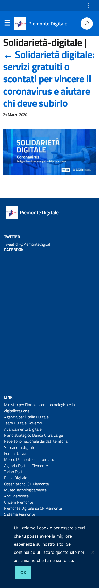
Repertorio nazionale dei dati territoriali (36, 441)
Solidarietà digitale (19, 447)
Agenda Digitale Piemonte (26, 465)
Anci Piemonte (16, 496)
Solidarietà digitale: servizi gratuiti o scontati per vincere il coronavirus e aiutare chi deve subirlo (48, 79)
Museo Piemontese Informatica (30, 459)
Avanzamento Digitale (23, 429)
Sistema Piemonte (19, 514)
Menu (7, 23)
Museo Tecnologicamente (25, 490)
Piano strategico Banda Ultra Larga (33, 435)
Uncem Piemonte (18, 502)
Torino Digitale (16, 472)
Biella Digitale (15, 478)
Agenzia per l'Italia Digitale (26, 417)
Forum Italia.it (15, 453)
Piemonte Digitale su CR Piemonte (33, 508)
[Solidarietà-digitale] (49, 155)
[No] (92, 552)
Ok (23, 572)
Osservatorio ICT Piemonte (26, 484)
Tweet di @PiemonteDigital (27, 244)
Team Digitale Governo (23, 423)
